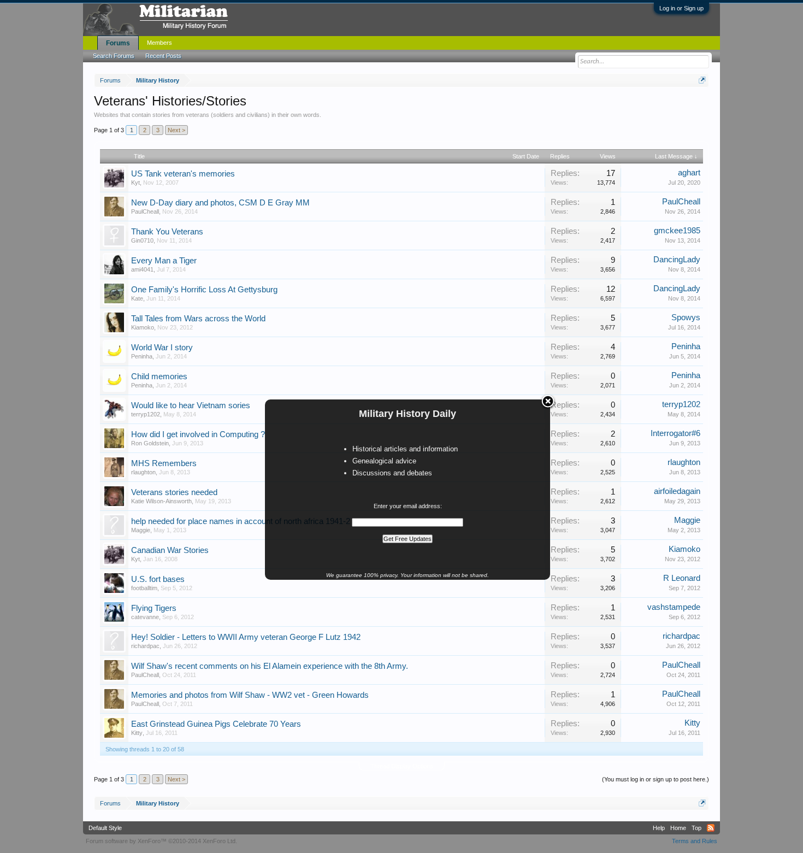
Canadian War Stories (170, 550)
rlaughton (143, 472)
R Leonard (681, 578)
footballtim (144, 588)
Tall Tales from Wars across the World (198, 318)
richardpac (145, 646)
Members (159, 42)
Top (696, 828)
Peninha (141, 356)
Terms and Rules (694, 841)
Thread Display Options (401, 766)
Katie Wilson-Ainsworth (161, 501)
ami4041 (142, 269)
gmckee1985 (677, 230)
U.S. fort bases (158, 579)
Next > (176, 130)
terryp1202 (145, 414)
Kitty (137, 733)
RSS (711, 828)
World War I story (162, 347)
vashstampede (673, 607)
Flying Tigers (153, 608)
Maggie (140, 530)
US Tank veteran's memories (183, 173)
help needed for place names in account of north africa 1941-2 (240, 521)
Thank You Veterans (167, 231)
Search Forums (113, 55)
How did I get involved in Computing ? (198, 434)
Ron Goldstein (150, 443)
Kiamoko (142, 327)
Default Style (105, 828)
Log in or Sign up (681, 8)
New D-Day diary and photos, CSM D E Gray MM (220, 202)
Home (678, 828)
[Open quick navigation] (702, 80)
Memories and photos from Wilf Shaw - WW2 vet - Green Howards (250, 695)
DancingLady (676, 259)
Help (659, 828)
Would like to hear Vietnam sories (190, 405)
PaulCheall (145, 211)
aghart (689, 172)
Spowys (685, 317)
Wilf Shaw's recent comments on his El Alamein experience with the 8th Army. (269, 666)
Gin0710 (142, 240)
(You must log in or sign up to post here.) (655, 779)
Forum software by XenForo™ (161, 841)
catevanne (145, 617)
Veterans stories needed (174, 492)
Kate (137, 298)
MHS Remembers (164, 463)
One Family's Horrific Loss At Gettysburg (204, 289)
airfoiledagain (677, 491)
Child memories (159, 376)
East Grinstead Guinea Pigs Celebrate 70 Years (216, 724)
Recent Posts (163, 55)
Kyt (135, 182)
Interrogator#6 (675, 433)
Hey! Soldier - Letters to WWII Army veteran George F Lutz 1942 (246, 637)
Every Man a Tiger (164, 260)
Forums (118, 43)
